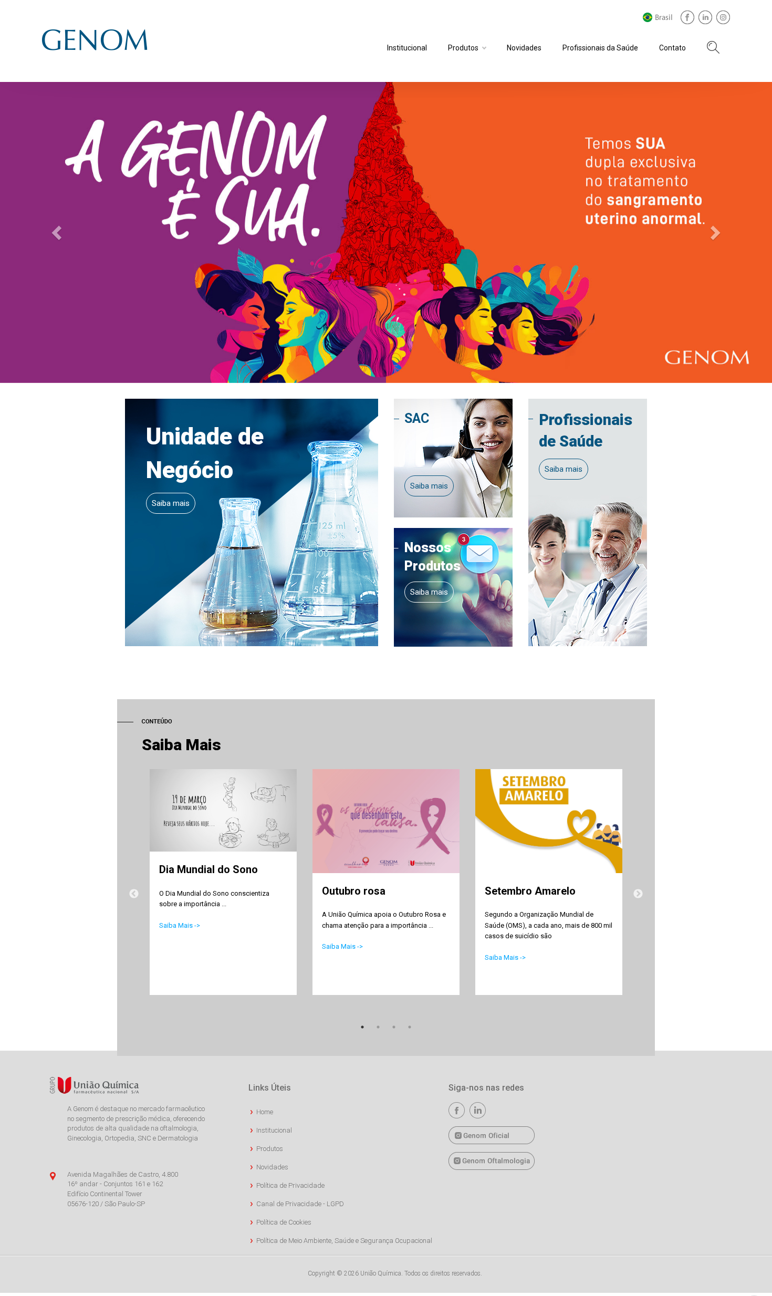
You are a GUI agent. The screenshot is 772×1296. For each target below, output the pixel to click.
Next (638, 894)
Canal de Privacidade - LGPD (300, 1204)
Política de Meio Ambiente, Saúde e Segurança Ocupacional (344, 1241)
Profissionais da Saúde (600, 48)
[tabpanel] (223, 893)
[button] (58, 232)
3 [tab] (394, 1027)
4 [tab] (409, 1027)
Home (264, 1112)
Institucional (407, 48)
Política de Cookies (283, 1222)
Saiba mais (171, 503)
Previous (134, 894)
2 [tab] (378, 1027)
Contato (672, 48)
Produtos (463, 48)
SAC (416, 418)
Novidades (524, 48)
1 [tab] (362, 1027)
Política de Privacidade (290, 1185)
